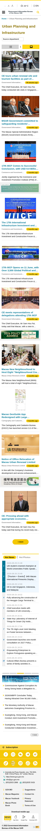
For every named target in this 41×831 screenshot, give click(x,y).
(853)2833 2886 (12, 782)
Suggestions (30, 790)
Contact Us (29, 794)
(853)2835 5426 (28, 782)
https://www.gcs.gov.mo (15, 777)
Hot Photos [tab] (24, 557)
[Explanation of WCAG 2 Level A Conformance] (36, 827)
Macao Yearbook (12, 798)
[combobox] (13, 39)
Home (4, 19)
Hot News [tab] (9, 557)
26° (26, 6)
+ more (34, 735)
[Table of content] (3, 12)
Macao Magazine (12, 794)
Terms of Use (30, 805)
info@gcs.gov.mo (12, 780)
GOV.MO (8, 790)
